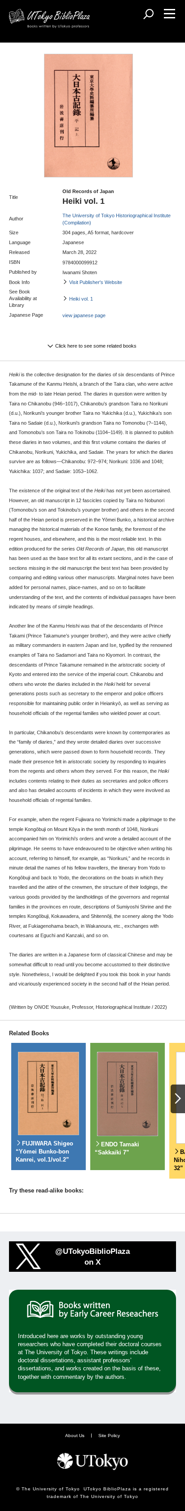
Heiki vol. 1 (81, 298)
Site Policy (109, 1435)
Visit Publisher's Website (95, 282)
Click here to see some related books (96, 346)
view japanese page (84, 315)
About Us (74, 1435)
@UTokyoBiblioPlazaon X (92, 1256)
